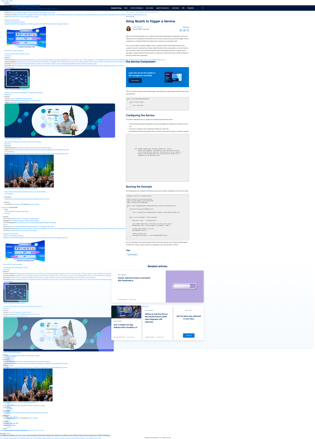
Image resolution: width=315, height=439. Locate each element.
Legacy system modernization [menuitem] (63, 65)
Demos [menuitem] (17, 149)
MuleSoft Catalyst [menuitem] (21, 100)
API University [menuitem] (65, 149)
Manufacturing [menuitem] (67, 63)
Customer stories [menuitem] (29, 147)
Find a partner (17, 204)
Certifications (18, 98)
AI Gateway (15, 22)
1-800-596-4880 (14, 423)
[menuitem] (26, 5)
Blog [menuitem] (59, 149)
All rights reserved (166, 437)
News (125, 8)
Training (22, 199)
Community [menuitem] (20, 147)
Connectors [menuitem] (28, 7)
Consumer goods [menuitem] (92, 63)
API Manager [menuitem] (46, 9)
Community (16, 199)
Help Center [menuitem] (12, 102)
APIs (183, 8)
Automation (175, 8)
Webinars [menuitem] (12, 149)
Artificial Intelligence (136, 8)
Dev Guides (149, 8)
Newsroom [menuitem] (37, 147)
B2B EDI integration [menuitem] (17, 65)
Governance (8, 22)
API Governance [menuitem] (31, 9)
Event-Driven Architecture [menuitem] (43, 65)
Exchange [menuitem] (22, 7)
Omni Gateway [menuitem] (22, 9)
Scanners (12, 20)
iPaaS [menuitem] (53, 65)
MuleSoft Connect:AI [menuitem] (15, 153)
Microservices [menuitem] (77, 65)
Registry (7, 20)
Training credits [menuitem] (27, 98)
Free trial (7, 213)
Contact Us (4, 207)
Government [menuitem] (25, 63)
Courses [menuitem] (12, 98)
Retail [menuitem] (84, 63)
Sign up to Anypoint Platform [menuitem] (19, 12)
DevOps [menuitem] (25, 65)
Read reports (135, 80)
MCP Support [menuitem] (36, 7)
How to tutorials (130, 16)
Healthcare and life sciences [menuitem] (38, 63)
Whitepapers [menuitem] (41, 149)
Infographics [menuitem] (49, 149)
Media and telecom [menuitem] (77, 63)
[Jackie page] (128, 28)
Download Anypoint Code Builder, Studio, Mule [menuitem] (41, 12)
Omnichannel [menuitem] (96, 65)
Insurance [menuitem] (60, 63)
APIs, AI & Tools (44, 199)
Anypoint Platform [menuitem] (10, 211)
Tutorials (27, 199)
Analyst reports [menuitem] (28, 149)
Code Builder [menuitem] (15, 7)
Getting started (9, 199)
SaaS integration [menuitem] (105, 65)
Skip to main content (7, 1)
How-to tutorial (132, 254)
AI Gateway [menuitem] (54, 9)
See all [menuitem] (7, 10)
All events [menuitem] (65, 153)
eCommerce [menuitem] (32, 65)
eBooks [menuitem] (35, 149)
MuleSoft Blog (116, 8)
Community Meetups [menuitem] (56, 153)
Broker (17, 20)
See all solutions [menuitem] (9, 67)
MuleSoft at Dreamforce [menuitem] (28, 153)
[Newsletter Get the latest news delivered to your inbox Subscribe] (189, 339)
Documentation (35, 199)
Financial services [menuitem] (16, 63)
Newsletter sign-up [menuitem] (46, 147)
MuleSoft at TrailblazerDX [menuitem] (42, 153)
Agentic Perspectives (162, 8)
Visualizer (22, 22)
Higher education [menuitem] (52, 63)
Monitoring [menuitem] (39, 9)
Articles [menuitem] (55, 149)
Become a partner (34, 204)
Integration (190, 8)
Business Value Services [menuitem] (33, 100)
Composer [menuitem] (18, 211)
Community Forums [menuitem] (22, 102)
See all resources (10, 151)
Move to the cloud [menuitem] (86, 65)
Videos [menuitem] (22, 149)
